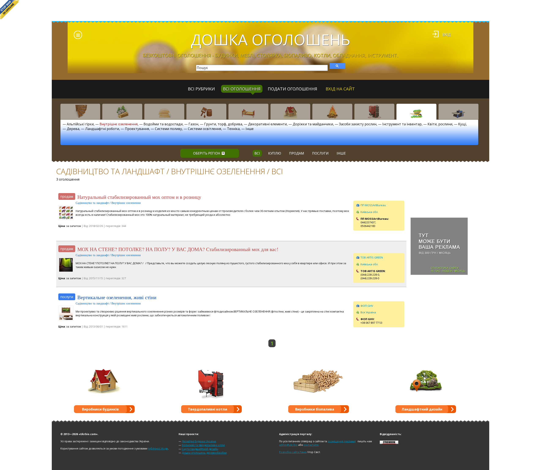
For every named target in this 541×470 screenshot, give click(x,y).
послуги (320, 153)
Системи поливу (168, 128)
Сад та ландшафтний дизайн (200, 449)
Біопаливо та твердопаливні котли (203, 445)
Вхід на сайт (340, 89)
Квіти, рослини (440, 124)
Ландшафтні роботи (102, 128)
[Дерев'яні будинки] (290, 111)
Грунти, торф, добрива (223, 124)
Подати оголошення (292, 89)
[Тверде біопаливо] (332, 111)
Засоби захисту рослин (357, 124)
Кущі (462, 124)
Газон (193, 124)
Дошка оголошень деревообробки (204, 453)
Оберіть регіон (206, 153)
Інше (250, 128)
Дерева (73, 128)
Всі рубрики (201, 89)
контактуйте (311, 445)
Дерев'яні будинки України (199, 441)
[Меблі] (248, 111)
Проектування (137, 128)
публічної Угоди (158, 448)
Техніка (233, 128)
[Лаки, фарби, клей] (206, 111)
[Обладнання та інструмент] (458, 111)
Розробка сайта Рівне (292, 452)
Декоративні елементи (267, 124)
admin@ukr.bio (288, 445)
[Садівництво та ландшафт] (416, 111)
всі (257, 153)
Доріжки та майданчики (313, 124)
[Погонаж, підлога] (164, 111)
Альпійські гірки (80, 124)
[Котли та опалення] (374, 111)
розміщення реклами (341, 441)
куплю (274, 153)
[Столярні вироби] (80, 111)
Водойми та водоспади (163, 124)
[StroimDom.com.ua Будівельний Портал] (389, 443)
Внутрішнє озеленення (119, 124)
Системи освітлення (204, 128)
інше (341, 153)
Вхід (446, 34)
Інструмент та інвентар (402, 124)
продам (296, 153)
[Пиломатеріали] (122, 111)
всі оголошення (242, 89)
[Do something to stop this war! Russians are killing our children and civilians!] (9, 9)
